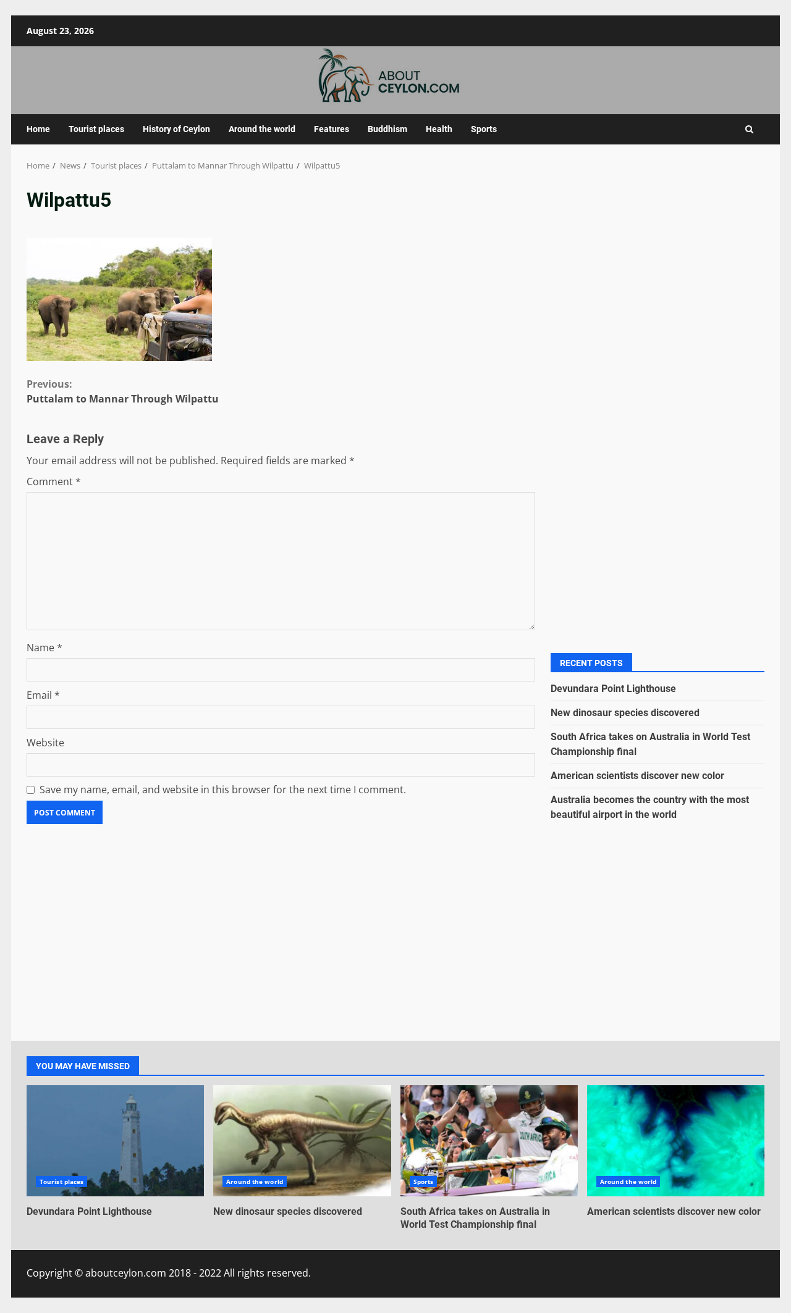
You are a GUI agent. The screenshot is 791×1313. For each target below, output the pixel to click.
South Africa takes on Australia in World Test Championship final (489, 1140)
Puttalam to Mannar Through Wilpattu (123, 391)
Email (43, 695)
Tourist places (96, 129)
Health (439, 129)
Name (44, 647)
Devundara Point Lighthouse (613, 688)
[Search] (749, 129)
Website (45, 742)
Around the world (262, 129)
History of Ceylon (176, 129)
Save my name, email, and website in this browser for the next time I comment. (223, 789)
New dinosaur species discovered (625, 713)
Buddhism (387, 129)
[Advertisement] (657, 303)
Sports (484, 129)
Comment (54, 481)
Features (331, 129)
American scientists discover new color (637, 776)
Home (38, 129)
